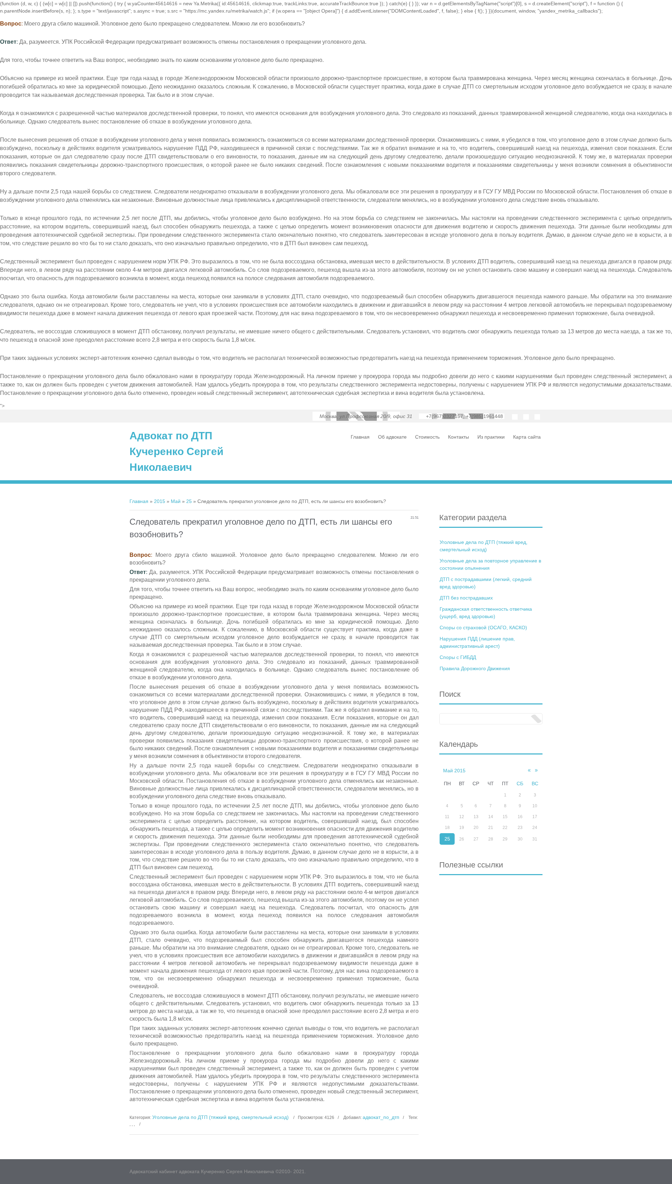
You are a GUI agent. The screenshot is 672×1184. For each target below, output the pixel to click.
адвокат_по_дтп (381, 1117)
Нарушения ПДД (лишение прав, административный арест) (477, 642)
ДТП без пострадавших (466, 598)
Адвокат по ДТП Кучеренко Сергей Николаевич (176, 451)
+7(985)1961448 (484, 416)
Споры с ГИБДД (458, 657)
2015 (159, 501)
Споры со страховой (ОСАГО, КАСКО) (483, 627)
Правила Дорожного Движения (475, 668)
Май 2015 (454, 770)
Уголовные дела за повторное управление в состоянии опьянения (490, 564)
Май (176, 501)
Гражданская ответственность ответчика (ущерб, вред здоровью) (486, 612)
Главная (139, 501)
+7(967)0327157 (444, 416)
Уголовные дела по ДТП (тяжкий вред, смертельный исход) (220, 1117)
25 (189, 501)
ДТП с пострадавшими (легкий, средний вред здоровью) (486, 582)
